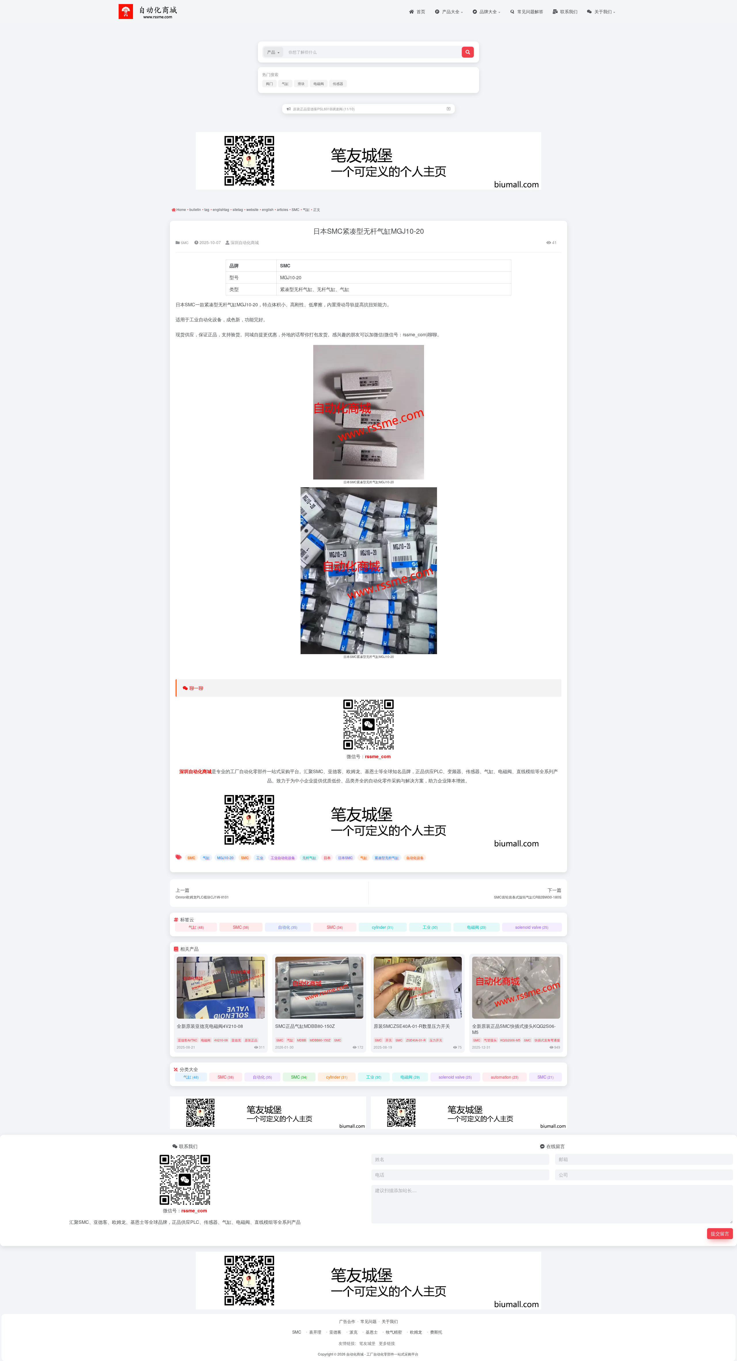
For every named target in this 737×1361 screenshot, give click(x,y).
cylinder (382, 927)
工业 (194, 319)
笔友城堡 (367, 1343)
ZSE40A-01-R (416, 1040)
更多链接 (387, 1343)
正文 (316, 209)
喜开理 (315, 1332)
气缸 (285, 83)
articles (282, 209)
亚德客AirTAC (187, 1040)
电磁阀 (319, 83)
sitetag (238, 209)
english (267, 209)
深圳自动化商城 (244, 242)
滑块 (301, 83)
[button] (273, 52)
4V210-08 (221, 1040)
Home (181, 209)
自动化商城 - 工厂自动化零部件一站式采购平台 (382, 1353)
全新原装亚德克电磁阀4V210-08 (210, 1026)
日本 (180, 304)
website (252, 209)
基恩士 (372, 1332)
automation (504, 1077)
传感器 (338, 83)
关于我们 (390, 1321)
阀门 (269, 83)
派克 (353, 1332)
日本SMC (345, 857)
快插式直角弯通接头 (549, 1040)
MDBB (301, 1040)
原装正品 (251, 1040)
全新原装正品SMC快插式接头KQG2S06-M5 (514, 1029)
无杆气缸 (326, 289)
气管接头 (490, 1040)
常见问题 (368, 1321)
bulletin (195, 209)
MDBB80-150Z (320, 1040)
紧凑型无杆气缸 (220, 304)
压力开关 (436, 1040)
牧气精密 (394, 1332)
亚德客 (335, 1332)
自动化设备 (210, 319)
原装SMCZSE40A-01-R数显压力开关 (412, 1026)
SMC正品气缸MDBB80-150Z (305, 1026)
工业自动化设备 (283, 857)
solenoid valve (531, 927)
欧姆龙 (416, 1332)
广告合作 (347, 1321)
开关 (388, 1040)
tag (206, 209)
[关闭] (448, 108)
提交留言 (720, 1233)
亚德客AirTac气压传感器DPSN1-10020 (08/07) (329, 108)
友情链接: (347, 1343)
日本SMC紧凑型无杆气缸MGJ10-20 (368, 231)
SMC (295, 209)
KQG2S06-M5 (510, 1040)
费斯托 (436, 1332)
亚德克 (236, 1040)
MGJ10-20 (290, 277)
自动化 (287, 927)
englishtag (221, 209)
